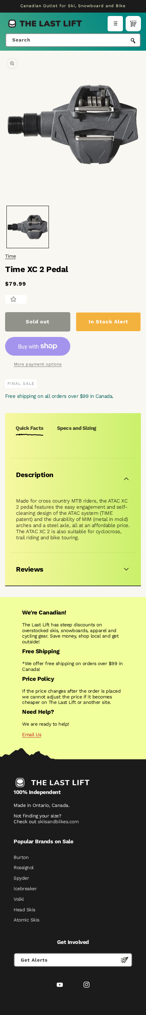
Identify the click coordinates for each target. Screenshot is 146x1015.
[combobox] (73, 40)
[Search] (133, 40)
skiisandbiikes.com (58, 821)
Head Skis (24, 909)
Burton (21, 857)
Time (10, 256)
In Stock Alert (108, 322)
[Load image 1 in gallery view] (28, 227)
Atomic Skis (26, 920)
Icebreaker (25, 888)
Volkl (19, 899)
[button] (115, 23)
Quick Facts (29, 428)
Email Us (31, 734)
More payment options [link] (38, 364)
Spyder (21, 878)
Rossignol (24, 867)
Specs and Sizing (76, 428)
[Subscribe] (124, 960)
